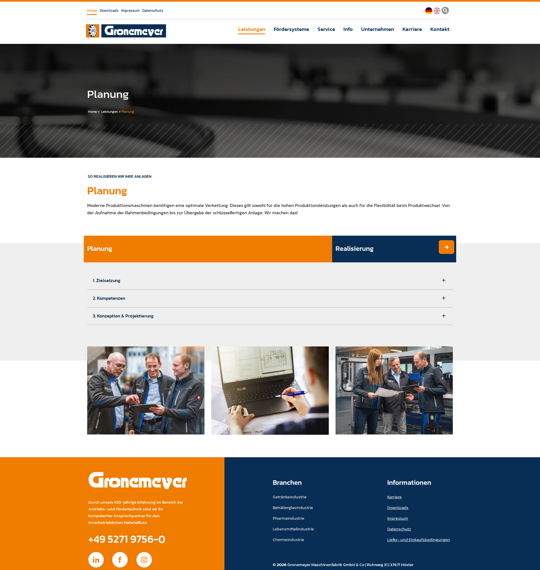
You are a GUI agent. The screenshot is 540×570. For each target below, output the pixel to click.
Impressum (130, 10)
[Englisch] (436, 10)
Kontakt (439, 29)
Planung (128, 111)
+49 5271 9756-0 (126, 539)
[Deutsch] (428, 10)
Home (92, 10)
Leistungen (251, 29)
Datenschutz (152, 10)
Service (326, 29)
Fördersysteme (291, 29)
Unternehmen (377, 29)
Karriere (412, 29)
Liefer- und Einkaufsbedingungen (418, 539)
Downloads (109, 10)
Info (348, 29)
